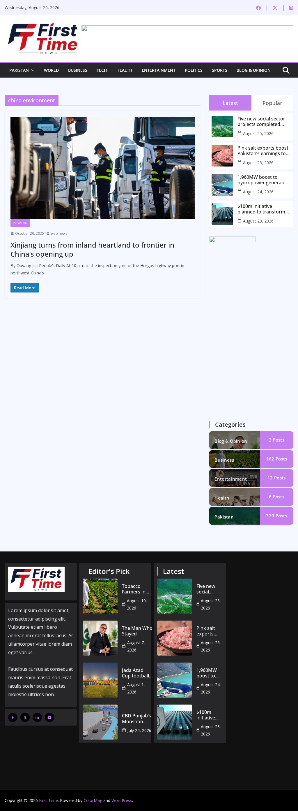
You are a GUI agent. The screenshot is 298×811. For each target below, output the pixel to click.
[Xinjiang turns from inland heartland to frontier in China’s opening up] (102, 168)
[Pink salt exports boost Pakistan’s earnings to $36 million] (174, 638)
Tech (102, 70)
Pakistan (19, 70)
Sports (219, 70)
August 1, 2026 (136, 688)
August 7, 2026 (136, 646)
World (51, 70)
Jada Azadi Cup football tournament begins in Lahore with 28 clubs (135, 673)
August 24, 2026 (258, 192)
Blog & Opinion (254, 70)
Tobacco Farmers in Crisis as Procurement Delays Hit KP (136, 589)
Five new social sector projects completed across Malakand (261, 121)
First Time (48, 800)
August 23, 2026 (258, 221)
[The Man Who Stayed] (100, 638)
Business (77, 70)
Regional (20, 223)
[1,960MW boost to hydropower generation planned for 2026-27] (174, 680)
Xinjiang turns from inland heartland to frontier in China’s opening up (92, 249)
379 (276, 516)
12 (276, 478)
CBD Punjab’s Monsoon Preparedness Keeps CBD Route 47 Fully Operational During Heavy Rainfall (137, 718)
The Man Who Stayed (137, 631)
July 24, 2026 (139, 730)
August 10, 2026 (137, 604)
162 (276, 459)
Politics (194, 70)
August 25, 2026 (258, 133)
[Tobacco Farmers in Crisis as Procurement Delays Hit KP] (100, 596)
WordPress (121, 800)
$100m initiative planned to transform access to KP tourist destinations (261, 209)
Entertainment (158, 70)
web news (59, 233)
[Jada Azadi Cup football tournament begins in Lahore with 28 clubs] (100, 680)
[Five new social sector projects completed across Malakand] (174, 596)
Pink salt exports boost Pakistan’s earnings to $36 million (262, 150)
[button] (32, 70)
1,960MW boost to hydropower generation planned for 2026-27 (263, 179)
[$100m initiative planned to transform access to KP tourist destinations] (174, 722)
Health (124, 70)
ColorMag (93, 800)
